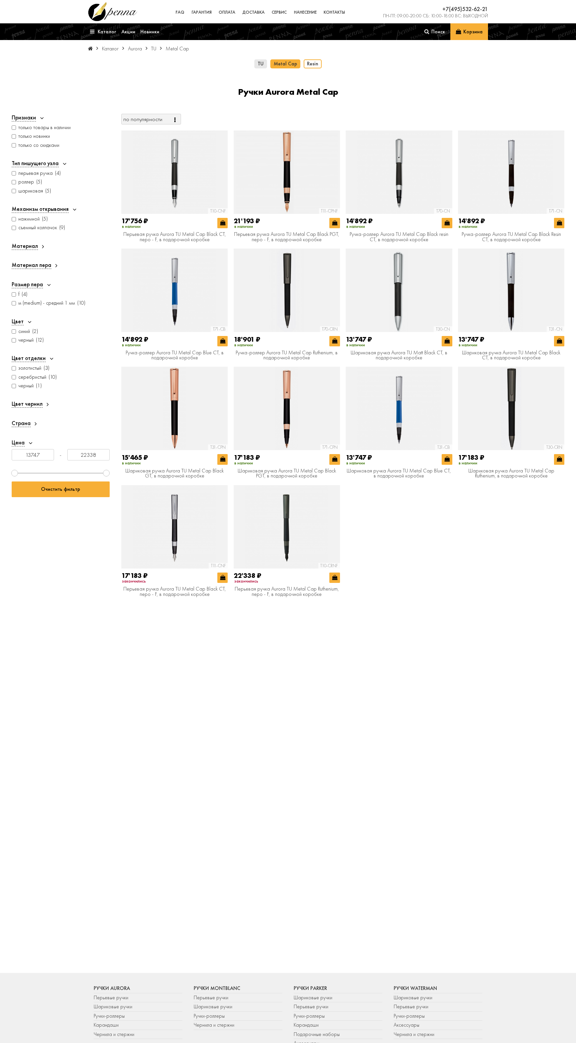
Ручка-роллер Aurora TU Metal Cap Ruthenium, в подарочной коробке (287, 355)
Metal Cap (285, 63)
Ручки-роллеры (109, 1016)
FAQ (180, 12)
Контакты (334, 12)
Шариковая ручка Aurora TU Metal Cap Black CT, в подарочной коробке (511, 355)
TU (261, 63)
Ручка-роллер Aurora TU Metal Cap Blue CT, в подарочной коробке (175, 355)
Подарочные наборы (317, 1034)
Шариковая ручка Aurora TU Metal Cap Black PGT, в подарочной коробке (287, 473)
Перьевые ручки (111, 997)
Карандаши (106, 1025)
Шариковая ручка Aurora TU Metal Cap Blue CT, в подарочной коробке (399, 473)
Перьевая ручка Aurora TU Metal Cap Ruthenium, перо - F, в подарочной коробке (287, 592)
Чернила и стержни (114, 1034)
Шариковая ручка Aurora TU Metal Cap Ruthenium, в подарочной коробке (511, 473)
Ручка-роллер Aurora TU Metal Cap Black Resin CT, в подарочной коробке (511, 237)
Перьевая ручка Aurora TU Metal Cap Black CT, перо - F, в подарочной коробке (174, 237)
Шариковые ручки (113, 1006)
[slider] (14, 473)
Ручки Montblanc (217, 988)
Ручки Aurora (112, 988)
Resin (312, 63)
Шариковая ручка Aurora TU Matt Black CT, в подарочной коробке (399, 355)
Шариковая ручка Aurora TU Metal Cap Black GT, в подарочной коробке (174, 473)
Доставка (253, 12)
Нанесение (305, 12)
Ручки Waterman (415, 988)
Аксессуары (406, 1025)
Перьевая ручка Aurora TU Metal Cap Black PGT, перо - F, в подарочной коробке (286, 237)
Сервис (279, 12)
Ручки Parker (310, 988)
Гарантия (202, 12)
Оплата (227, 12)
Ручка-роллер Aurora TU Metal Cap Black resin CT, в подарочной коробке (399, 237)
